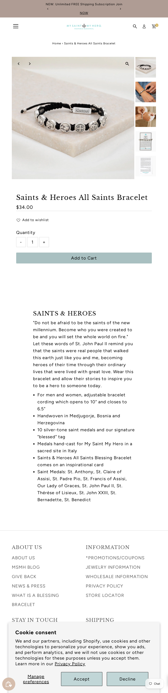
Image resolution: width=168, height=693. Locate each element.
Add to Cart (84, 258)
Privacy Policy (70, 663)
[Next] (120, 9)
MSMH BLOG (26, 567)
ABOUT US (23, 557)
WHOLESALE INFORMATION (117, 576)
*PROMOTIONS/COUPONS (115, 557)
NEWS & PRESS (29, 586)
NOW (84, 13)
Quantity (25, 232)
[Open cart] (154, 26)
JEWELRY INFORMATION (113, 567)
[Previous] (48, 9)
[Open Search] (135, 26)
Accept (82, 679)
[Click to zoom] (127, 64)
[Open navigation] (16, 26)
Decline (127, 679)
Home (56, 43)
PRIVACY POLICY (104, 586)
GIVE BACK (24, 576)
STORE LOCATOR (105, 595)
